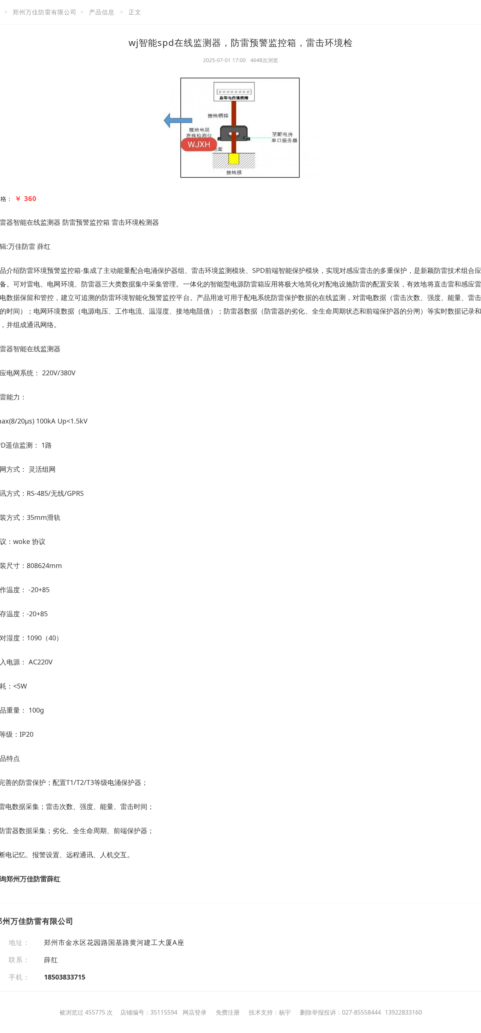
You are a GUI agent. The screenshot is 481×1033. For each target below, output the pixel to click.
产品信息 (102, 12)
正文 (135, 12)
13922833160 (403, 1012)
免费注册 (228, 1012)
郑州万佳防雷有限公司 (45, 12)
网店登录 (195, 1012)
